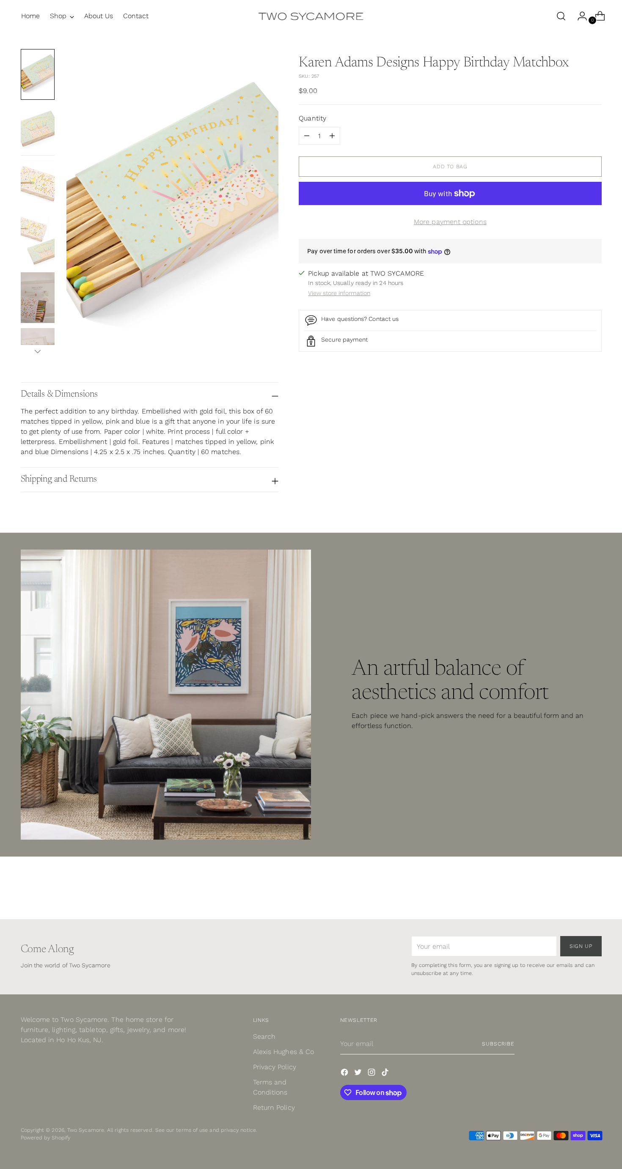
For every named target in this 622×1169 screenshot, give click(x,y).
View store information (339, 293)
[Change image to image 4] (38, 241)
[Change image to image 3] (38, 186)
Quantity (312, 118)
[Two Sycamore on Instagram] (372, 1073)
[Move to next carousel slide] (594, 890)
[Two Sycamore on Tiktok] (386, 1073)
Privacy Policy (274, 1067)
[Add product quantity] (306, 135)
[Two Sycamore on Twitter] (359, 1073)
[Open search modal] (561, 16)
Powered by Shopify (45, 1137)
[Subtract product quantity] (332, 135)
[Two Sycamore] (311, 16)
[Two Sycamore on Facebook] (345, 1073)
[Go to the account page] (578, 16)
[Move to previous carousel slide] (575, 890)
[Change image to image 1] (38, 74)
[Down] (38, 351)
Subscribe (498, 1043)
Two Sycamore (85, 1130)
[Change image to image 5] (38, 297)
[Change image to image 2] (38, 130)
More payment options (450, 222)
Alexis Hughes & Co (283, 1052)
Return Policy (274, 1107)
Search (264, 1036)
